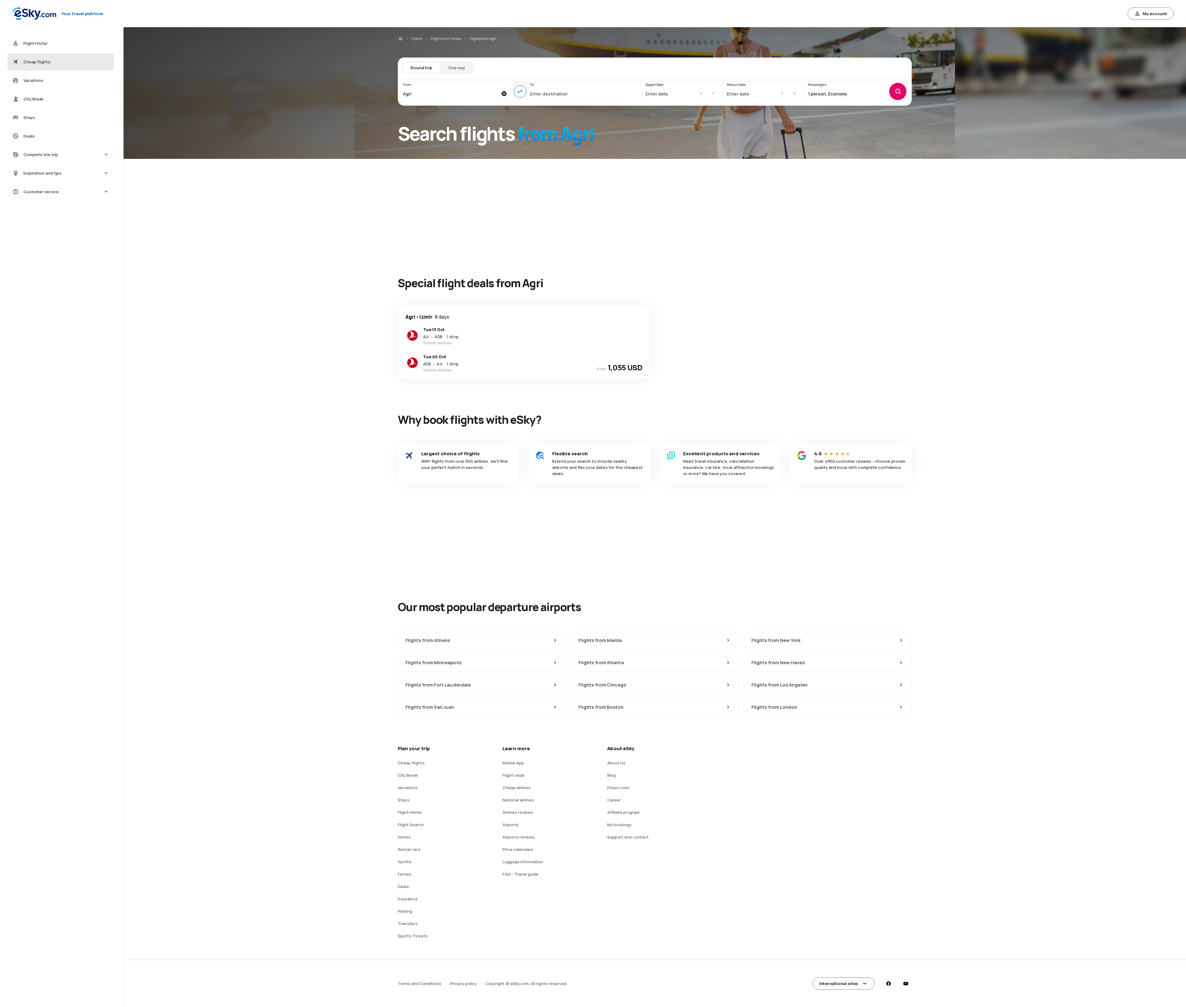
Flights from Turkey (446, 38)
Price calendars (518, 849)
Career (614, 800)
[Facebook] (888, 983)
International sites (838, 983)
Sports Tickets (413, 936)
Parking (405, 911)
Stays (404, 800)
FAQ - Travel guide (520, 874)
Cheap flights (411, 763)
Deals (403, 886)
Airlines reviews (518, 812)
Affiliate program (623, 812)
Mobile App (513, 763)
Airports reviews (519, 837)
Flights (416, 38)
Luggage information (523, 862)
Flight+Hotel (410, 812)
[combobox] (450, 93)
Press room (618, 787)
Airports (511, 824)
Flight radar (514, 775)
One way (456, 67)
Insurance (408, 899)
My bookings (619, 824)
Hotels (404, 837)
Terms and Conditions (419, 983)
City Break (408, 775)
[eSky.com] (400, 38)
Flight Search (411, 824)
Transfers (408, 923)
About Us (616, 763)
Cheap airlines (517, 787)
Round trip (421, 67)
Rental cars (409, 849)
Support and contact (628, 837)
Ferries (404, 874)
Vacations (408, 787)
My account (1155, 13)
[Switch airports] (520, 91)
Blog (611, 775)
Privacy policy (463, 983)
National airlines (518, 800)
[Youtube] (905, 983)
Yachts (404, 862)
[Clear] (504, 93)
